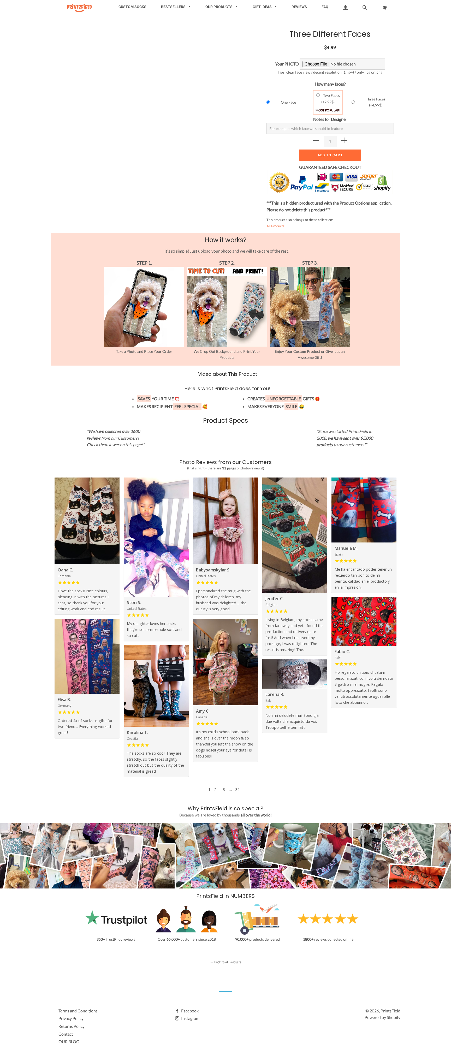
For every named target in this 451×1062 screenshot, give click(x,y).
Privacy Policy (71, 1018)
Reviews (299, 7)
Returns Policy (71, 1026)
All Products (275, 226)
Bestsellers (173, 7)
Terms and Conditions (78, 1010)
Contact (65, 1033)
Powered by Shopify (382, 1017)
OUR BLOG (68, 1041)
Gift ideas (262, 7)
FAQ (325, 7)
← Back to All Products (225, 962)
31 (237, 789)
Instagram (189, 1018)
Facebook (189, 1010)
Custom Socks (132, 7)
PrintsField (390, 1010)
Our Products (219, 7)
